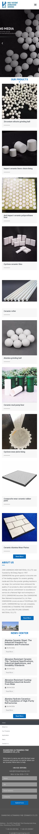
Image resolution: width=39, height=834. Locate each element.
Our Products (6, 731)
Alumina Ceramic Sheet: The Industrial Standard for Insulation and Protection (18, 642)
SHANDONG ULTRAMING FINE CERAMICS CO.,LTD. (16, 751)
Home (3, 723)
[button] (35, 4)
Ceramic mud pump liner (14, 405)
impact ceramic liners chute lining (18, 168)
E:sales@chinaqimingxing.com (19, 833)
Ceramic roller (10, 311)
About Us (4, 727)
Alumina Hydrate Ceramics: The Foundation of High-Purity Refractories (19, 701)
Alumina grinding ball (13, 358)
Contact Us (5, 743)
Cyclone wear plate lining (14, 452)
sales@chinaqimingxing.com (19, 771)
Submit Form (19, 803)
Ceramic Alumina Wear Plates (16, 547)
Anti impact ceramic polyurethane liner (18, 216)
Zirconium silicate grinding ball (17, 121)
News (3, 739)
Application (5, 735)
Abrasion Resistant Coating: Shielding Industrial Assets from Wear (18, 682)
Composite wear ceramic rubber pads (17, 500)
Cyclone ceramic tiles (13, 264)
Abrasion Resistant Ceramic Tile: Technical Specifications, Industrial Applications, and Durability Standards (19, 662)
